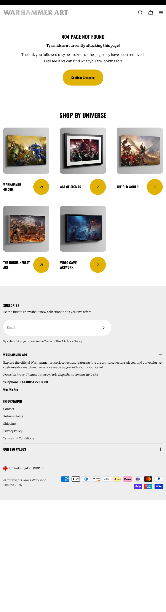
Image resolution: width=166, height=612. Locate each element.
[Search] (140, 12)
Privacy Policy (12, 431)
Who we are (10, 389)
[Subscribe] (103, 327)
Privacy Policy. (73, 341)
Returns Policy (13, 416)
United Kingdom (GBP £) (26, 468)
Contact (8, 409)
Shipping (9, 424)
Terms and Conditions (18, 438)
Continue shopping (83, 77)
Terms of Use (52, 341)
